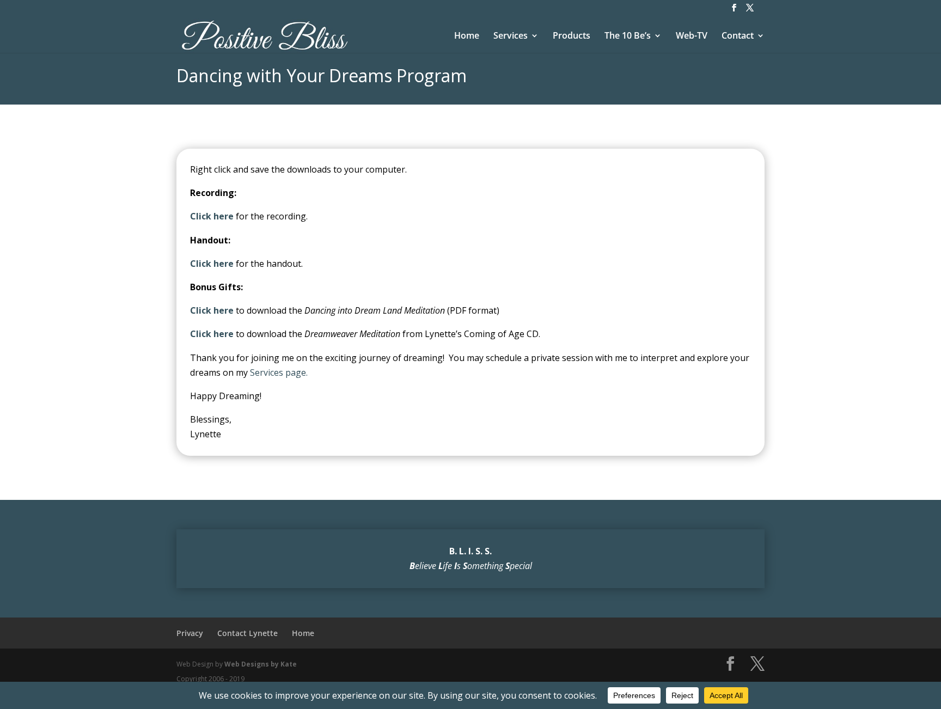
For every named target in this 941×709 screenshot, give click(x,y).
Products (571, 36)
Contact (738, 36)
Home (466, 36)
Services (510, 36)
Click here (212, 264)
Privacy (189, 633)
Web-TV (691, 36)
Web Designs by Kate (260, 664)
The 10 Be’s (627, 36)
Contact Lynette (247, 633)
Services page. (279, 372)
